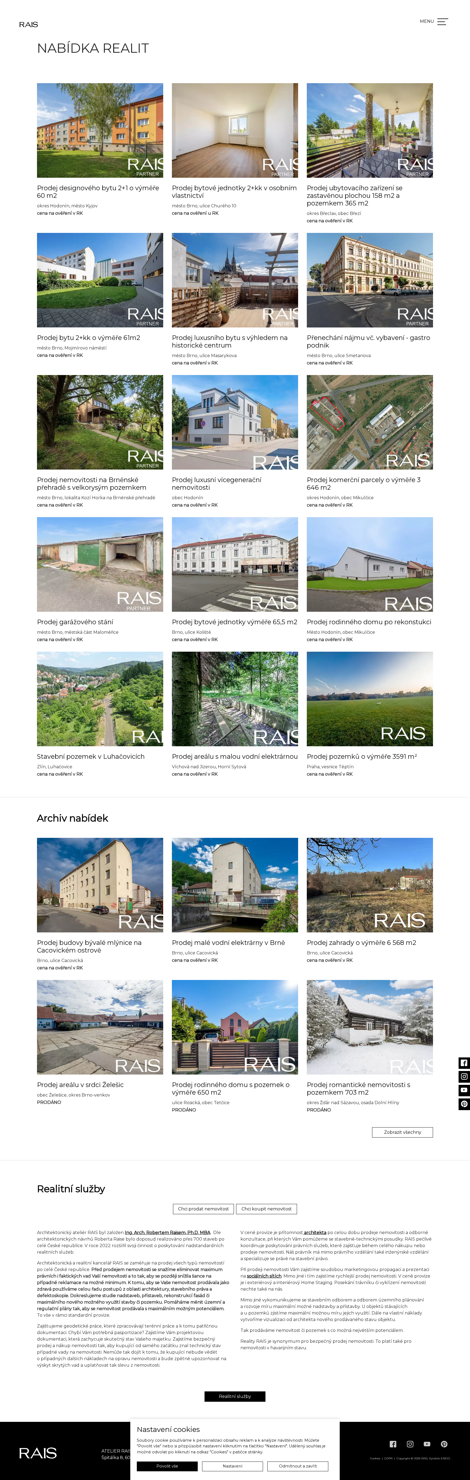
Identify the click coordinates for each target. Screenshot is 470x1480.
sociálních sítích (264, 1276)
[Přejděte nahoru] (458, 1468)
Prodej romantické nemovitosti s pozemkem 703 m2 (358, 1088)
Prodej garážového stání (75, 622)
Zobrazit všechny (402, 1132)
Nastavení (232, 1466)
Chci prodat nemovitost (203, 1209)
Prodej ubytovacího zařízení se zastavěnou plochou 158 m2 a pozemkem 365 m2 (355, 195)
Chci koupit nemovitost (267, 1209)
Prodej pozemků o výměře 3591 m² (362, 756)
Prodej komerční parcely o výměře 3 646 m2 (363, 483)
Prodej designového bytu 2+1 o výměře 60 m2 (98, 191)
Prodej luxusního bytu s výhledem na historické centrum (230, 341)
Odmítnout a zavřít (298, 1466)
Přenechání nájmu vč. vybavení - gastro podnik (368, 341)
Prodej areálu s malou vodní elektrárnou (235, 756)
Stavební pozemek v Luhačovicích (91, 756)
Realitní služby (235, 1396)
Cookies (375, 1458)
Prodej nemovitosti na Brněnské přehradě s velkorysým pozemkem (92, 483)
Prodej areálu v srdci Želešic (80, 1085)
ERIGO (445, 1458)
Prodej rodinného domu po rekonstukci (369, 622)
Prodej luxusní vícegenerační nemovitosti (216, 483)
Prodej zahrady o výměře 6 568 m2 (361, 943)
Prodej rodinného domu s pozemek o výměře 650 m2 (231, 1088)
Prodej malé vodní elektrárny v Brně (228, 943)
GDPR (388, 1458)
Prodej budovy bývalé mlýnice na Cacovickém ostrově (89, 946)
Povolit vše (167, 1466)
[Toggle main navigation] (442, 21)
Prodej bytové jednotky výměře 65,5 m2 (234, 622)
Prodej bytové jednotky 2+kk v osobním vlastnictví (234, 191)
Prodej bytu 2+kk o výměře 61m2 (88, 338)
